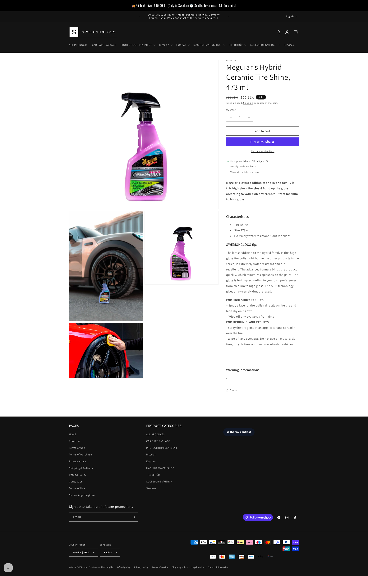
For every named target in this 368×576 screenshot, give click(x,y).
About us (74, 441)
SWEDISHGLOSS (85, 567)
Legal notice (197, 567)
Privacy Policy (77, 461)
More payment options (262, 151)
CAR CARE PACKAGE (158, 441)
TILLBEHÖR (153, 475)
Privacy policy (141, 567)
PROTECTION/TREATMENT (161, 447)
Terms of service (160, 567)
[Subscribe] (133, 517)
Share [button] (233, 390)
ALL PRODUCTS (155, 434)
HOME (72, 434)
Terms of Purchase (80, 454)
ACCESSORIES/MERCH (159, 481)
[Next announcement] (228, 16)
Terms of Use (77, 447)
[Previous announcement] (139, 16)
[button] (137, 45)
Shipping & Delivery (81, 468)
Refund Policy (77, 475)
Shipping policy (180, 567)
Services (151, 488)
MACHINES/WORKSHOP (160, 468)
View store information (244, 172)
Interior (151, 454)
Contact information (218, 567)
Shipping (248, 102)
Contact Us (76, 481)
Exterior (151, 461)
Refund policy (123, 567)
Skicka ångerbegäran (82, 495)
